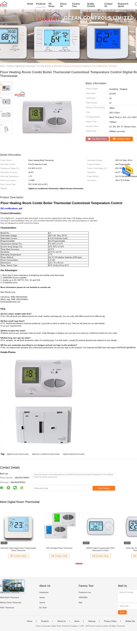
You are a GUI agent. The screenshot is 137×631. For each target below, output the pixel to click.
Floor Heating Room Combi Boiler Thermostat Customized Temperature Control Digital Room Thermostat (76, 66)
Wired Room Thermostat (9, 597)
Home (30, 4)
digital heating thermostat (73, 454)
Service (42, 603)
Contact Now (123, 139)
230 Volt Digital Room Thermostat (59, 548)
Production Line (85, 592)
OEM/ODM (83, 597)
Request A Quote (123, 5)
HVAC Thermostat (7, 608)
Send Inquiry (104, 488)
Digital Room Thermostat (9, 592)
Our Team (43, 608)
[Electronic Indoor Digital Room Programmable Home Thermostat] (18, 526)
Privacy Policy (110, 621)
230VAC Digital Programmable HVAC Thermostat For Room (100, 549)
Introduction (43, 592)
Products (40, 4)
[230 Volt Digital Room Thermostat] (59, 526)
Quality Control (91, 5)
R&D (80, 603)
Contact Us (108, 5)
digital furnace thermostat (17, 454)
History (42, 597)
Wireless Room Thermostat (10, 603)
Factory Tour (76, 5)
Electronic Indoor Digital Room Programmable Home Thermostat (18, 549)
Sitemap (91, 621)
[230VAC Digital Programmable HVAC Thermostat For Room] (100, 526)
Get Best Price (98, 139)
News (76, 621)
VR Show (51, 5)
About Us (63, 5)
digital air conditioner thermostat (45, 454)
